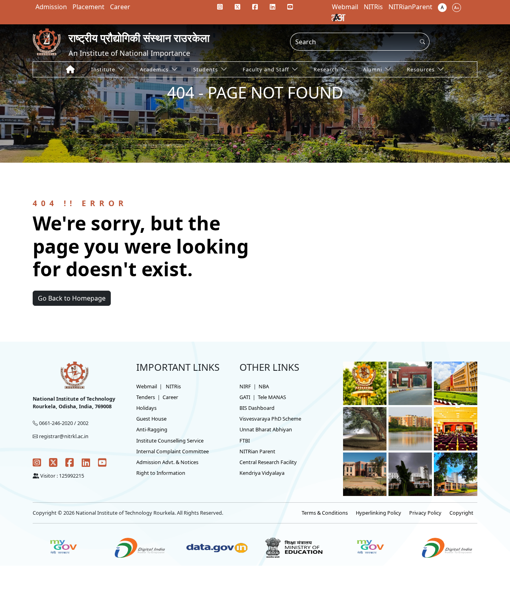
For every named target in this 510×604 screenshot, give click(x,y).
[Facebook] (255, 6)
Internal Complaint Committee (172, 451)
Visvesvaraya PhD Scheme (270, 418)
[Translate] (338, 17)
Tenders (145, 397)
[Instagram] (220, 6)
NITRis (173, 386)
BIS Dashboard (257, 407)
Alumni (372, 69)
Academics (154, 69)
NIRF (245, 386)
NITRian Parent (257, 451)
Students (205, 69)
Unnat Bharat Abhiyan (265, 429)
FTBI (244, 440)
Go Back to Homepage (72, 298)
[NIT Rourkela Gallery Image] (364, 382)
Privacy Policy (425, 512)
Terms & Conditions (325, 512)
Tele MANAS (272, 397)
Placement (88, 6)
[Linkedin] (272, 6)
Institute (103, 69)
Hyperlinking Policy (378, 512)
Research (326, 69)
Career (120, 6)
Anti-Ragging (151, 429)
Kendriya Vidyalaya (261, 472)
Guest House (151, 418)
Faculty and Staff (266, 69)
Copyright (461, 512)
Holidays (146, 407)
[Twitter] (237, 6)
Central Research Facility (268, 462)
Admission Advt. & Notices (167, 462)
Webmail (146, 386)
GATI (244, 397)
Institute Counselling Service (170, 440)
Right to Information (160, 472)
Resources (421, 69)
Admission (51, 6)
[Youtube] (290, 6)
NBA (264, 386)
